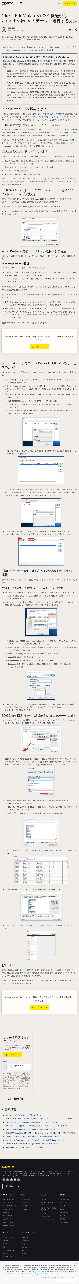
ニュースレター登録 (8, 1250)
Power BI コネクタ (8, 1222)
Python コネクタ (7, 1209)
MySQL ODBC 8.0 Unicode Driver (17, 592)
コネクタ (43, 1199)
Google (23, 1244)
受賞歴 (62, 1209)
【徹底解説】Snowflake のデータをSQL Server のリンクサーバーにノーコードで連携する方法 (40, 1133)
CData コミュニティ (9, 1237)
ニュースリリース (65, 1203)
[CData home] (9, 3)
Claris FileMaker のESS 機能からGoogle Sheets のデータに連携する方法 (32, 1144)
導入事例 (5, 1240)
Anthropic (24, 1237)
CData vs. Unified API (48, 1220)
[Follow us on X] (73, 30)
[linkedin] (3, 1179)
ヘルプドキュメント (9, 294)
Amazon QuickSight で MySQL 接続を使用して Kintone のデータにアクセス (33, 1137)
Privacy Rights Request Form (39, 1274)
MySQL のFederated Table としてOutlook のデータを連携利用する (30, 1129)
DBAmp (24, 1209)
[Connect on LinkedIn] (76, 30)
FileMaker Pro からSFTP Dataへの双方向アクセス (23, 1115)
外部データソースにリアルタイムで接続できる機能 (50, 114)
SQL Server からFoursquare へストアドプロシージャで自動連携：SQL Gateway (34, 1140)
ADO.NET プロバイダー (9, 1206)
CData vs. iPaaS (46, 1216)
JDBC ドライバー (8, 1203)
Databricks (25, 1240)
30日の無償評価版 (31, 973)
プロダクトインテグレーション (48, 1204)
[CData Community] (18, 1179)
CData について (65, 1199)
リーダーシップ (65, 1212)
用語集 (4, 1254)
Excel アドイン (7, 1219)
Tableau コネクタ (8, 1226)
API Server (5, 1212)
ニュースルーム (65, 1206)
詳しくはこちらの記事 (60, 77)
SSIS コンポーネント (28, 1206)
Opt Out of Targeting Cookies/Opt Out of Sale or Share (59, 1278)
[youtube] (11, 1179)
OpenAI (23, 1254)
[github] (15, 1179)
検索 (59, 3)
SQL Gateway (72, 129)
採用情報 (62, 1219)
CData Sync (25, 1199)
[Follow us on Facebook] (70, 30)
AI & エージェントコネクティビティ (49, 1209)
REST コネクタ (7, 1216)
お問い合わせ (69, 3)
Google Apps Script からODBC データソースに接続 (24, 1147)
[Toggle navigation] (21, 3)
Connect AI (25, 1203)
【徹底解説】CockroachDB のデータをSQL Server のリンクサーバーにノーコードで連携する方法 (41, 1119)
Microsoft (24, 1247)
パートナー (44, 1213)
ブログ (4, 1244)
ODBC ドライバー (8, 1199)
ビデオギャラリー (8, 1257)
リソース (5, 1247)
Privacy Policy (36, 1272)
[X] (7, 1179)
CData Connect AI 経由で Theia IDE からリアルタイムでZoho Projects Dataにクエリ (36, 1126)
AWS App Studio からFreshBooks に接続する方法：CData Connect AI (31, 1122)
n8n (22, 1250)
